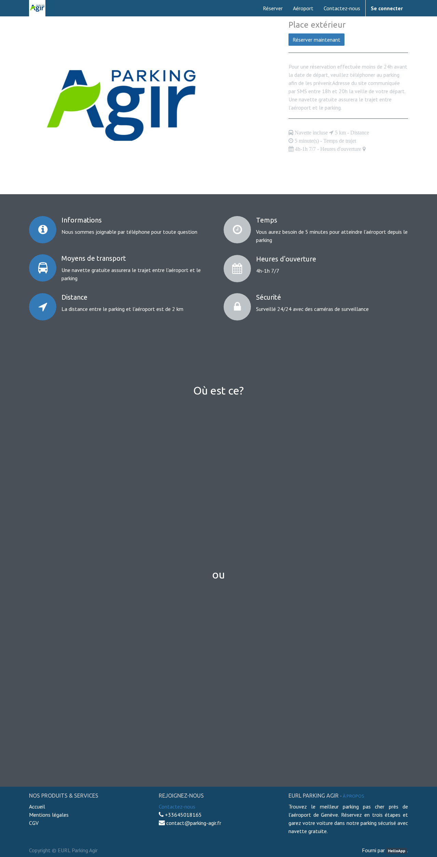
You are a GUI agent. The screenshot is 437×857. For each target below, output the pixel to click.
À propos (353, 796)
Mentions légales (49, 814)
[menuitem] (273, 8)
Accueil (37, 806)
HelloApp (396, 850)
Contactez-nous (177, 806)
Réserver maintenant (316, 39)
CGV (34, 822)
